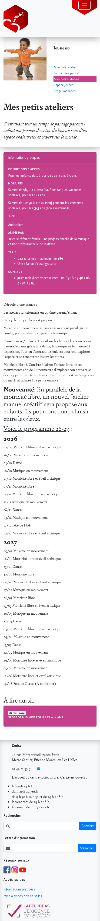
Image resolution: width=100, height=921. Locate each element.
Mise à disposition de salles (22, 896)
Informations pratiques (19, 889)
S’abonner (87, 848)
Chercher (88, 826)
